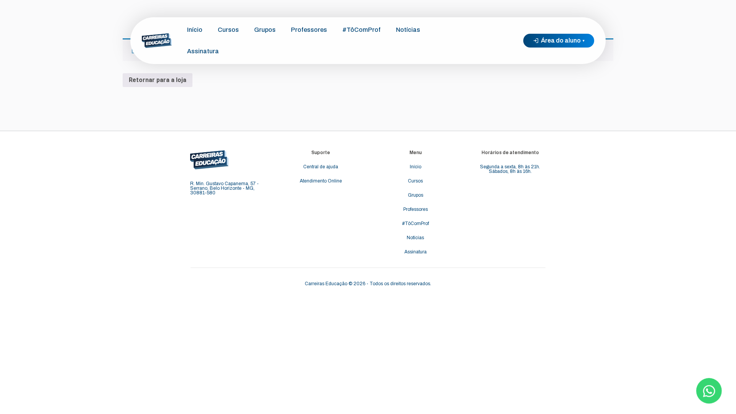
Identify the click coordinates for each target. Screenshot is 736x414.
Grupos (265, 29)
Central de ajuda (320, 166)
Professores (309, 29)
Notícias (408, 29)
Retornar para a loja (157, 80)
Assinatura (203, 51)
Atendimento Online (321, 181)
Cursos (228, 29)
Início (194, 29)
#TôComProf (361, 29)
